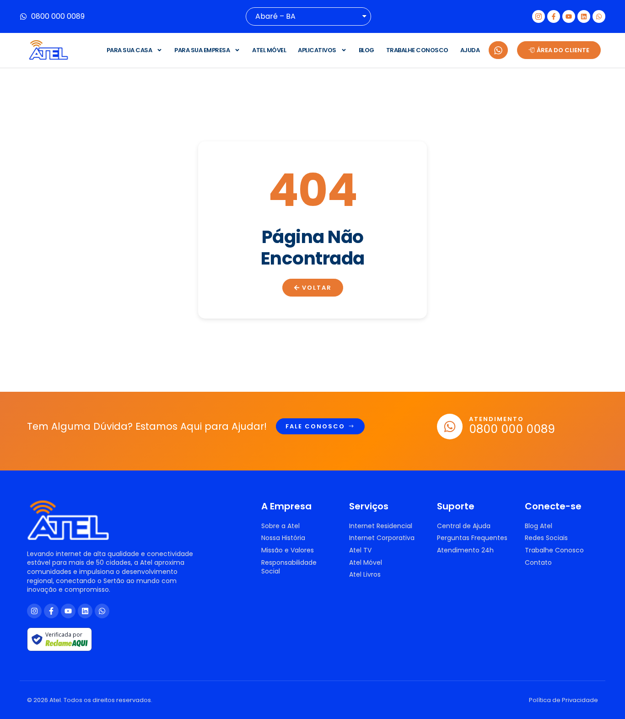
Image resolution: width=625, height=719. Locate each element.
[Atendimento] (450, 426)
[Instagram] (34, 611)
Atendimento (496, 419)
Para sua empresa (202, 50)
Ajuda (470, 50)
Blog (366, 50)
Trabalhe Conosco (417, 50)
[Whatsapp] (599, 16)
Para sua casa (129, 50)
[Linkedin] (583, 16)
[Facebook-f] (553, 16)
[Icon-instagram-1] (538, 16)
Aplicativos (317, 50)
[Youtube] (568, 16)
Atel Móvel (269, 50)
